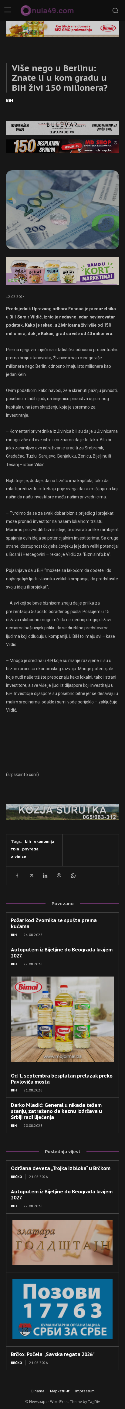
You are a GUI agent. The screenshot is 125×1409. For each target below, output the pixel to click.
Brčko (16, 1177)
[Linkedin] (45, 875)
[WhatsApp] (73, 875)
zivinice (18, 856)
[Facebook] (17, 875)
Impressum (85, 1391)
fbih (15, 849)
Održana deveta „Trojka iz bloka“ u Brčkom (60, 1168)
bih (28, 841)
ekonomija (44, 841)
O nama (37, 1391)
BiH (9, 100)
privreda (30, 849)
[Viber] (59, 875)
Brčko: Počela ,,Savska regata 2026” (53, 1354)
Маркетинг (59, 1391)
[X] (31, 875)
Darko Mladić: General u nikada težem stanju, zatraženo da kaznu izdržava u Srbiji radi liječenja (56, 1111)
